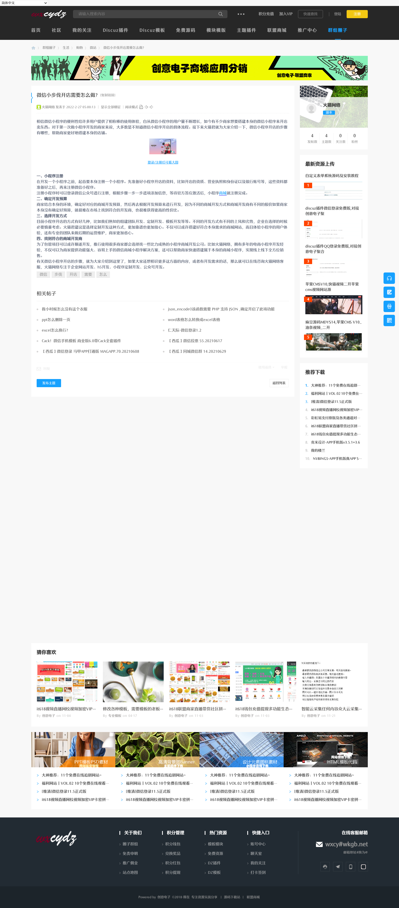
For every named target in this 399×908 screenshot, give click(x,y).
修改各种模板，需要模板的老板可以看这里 (141, 709)
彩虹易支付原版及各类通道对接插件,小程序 (342, 418)
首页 (36, 30)
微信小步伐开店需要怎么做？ (124, 48)
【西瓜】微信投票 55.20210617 (195, 341)
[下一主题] (151, 107)
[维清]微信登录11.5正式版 (328, 402)
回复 (46, 369)
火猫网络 (48, 107)
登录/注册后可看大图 (163, 162)
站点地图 (130, 873)
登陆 (337, 14)
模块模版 (216, 30)
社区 (57, 30)
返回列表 (279, 383)
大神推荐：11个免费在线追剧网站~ (335, 385)
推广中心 (307, 30)
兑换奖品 (172, 854)
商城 (223, 193)
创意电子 (33, 48)
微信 (43, 274)
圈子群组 (130, 844)
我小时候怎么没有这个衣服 (64, 309)
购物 (79, 48)
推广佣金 (130, 863)
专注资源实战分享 (204, 897)
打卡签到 (258, 873)
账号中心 (258, 844)
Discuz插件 (116, 30)
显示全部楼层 (111, 107)
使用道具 (264, 367)
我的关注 (82, 30)
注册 (357, 14)
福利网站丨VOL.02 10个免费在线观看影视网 (342, 394)
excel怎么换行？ (56, 330)
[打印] (141, 107)
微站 (93, 48)
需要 (88, 274)
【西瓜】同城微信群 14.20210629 (197, 351)
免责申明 (130, 854)
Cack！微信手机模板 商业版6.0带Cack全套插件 (81, 341)
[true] (220, 14)
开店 (73, 274)
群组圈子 (338, 30)
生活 (66, 48)
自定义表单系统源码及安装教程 (332, 176)
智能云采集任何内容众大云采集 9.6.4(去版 (340, 709)
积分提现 (172, 873)
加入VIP (286, 14)
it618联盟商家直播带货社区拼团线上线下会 (342, 426)
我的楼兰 (315, 450)
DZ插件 (214, 863)
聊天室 (256, 854)
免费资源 (215, 854)
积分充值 (266, 14)
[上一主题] (146, 107)
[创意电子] (48, 17)
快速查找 (310, 14)
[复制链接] (107, 95)
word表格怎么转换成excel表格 (194, 320)
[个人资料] (311, 113)
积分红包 (172, 863)
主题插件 (246, 30)
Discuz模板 (152, 30)
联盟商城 (277, 30)
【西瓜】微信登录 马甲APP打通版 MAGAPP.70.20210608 (90, 351)
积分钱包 (172, 844)
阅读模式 (131, 107)
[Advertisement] (334, 555)
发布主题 (48, 383)
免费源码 (186, 30)
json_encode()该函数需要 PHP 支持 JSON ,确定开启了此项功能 (221, 309)
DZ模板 (214, 873)
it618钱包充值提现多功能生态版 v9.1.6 (338, 434)
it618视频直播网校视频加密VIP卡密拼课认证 (342, 410)
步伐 (58, 274)
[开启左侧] (32, 98)
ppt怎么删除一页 (56, 320)
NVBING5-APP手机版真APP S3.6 (334, 459)
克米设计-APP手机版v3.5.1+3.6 (332, 442)
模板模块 (215, 844)
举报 (284, 367)
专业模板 (114, 716)
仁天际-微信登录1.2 (184, 330)
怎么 (103, 274)
